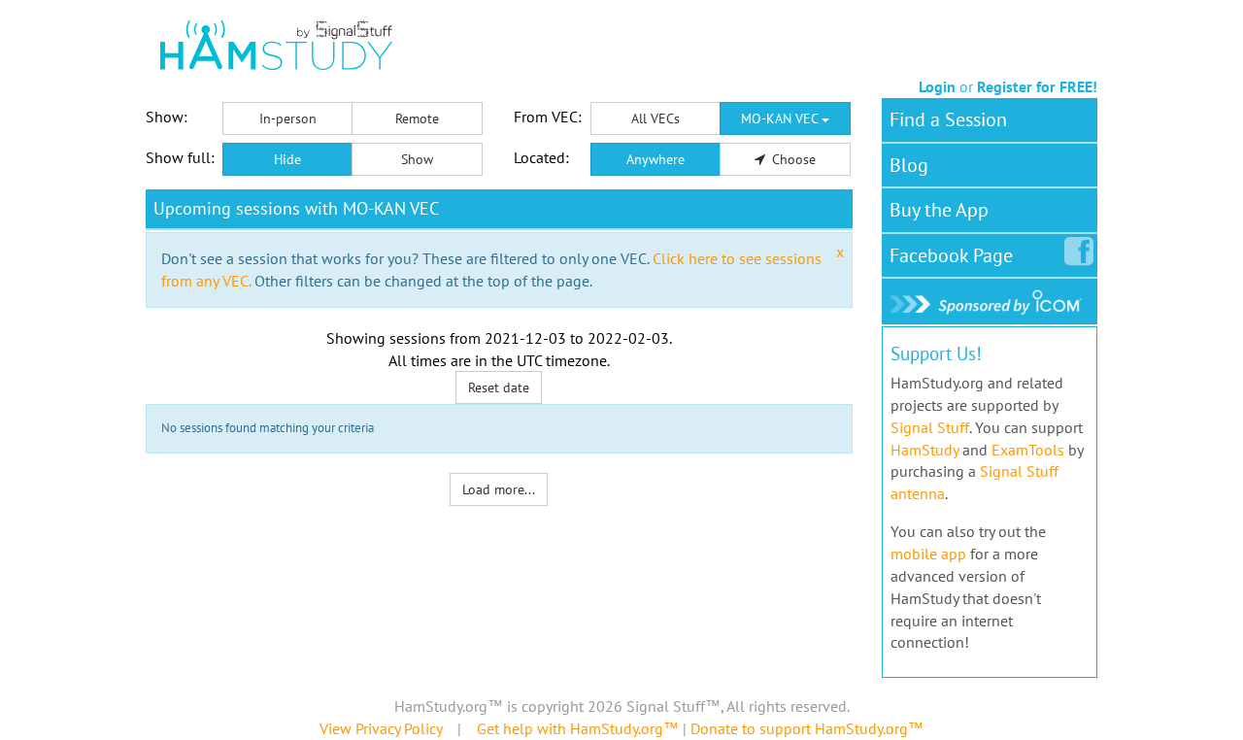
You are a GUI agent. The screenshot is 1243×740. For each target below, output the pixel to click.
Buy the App (939, 209)
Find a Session (948, 119)
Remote (417, 118)
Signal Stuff (929, 427)
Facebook (951, 255)
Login (937, 86)
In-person (288, 118)
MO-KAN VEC (781, 118)
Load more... (498, 489)
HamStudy (924, 449)
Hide (287, 159)
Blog (909, 165)
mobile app (928, 553)
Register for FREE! (1037, 86)
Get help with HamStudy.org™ (578, 728)
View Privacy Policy (380, 728)
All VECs (655, 118)
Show (417, 159)
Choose (792, 159)
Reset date (498, 387)
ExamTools (1027, 449)
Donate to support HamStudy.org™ (807, 728)
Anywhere (655, 159)
